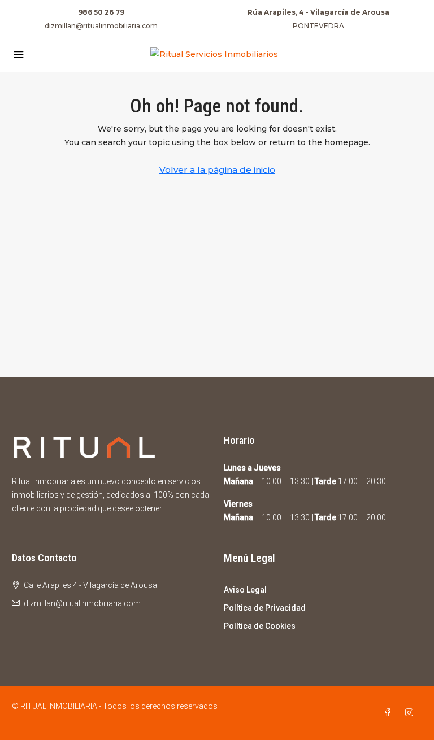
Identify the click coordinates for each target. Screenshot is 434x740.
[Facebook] (390, 712)
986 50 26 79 (101, 12)
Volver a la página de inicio (217, 169)
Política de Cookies (260, 625)
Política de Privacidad (265, 607)
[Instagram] (411, 712)
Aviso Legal (245, 589)
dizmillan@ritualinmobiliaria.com (101, 25)
